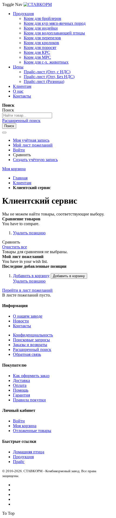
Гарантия (21, 395)
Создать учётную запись (35, 159)
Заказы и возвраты (30, 344)
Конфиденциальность (33, 335)
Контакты (22, 326)
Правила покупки (29, 400)
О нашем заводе (27, 316)
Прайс (19, 461)
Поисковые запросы (31, 340)
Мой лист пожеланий (33, 145)
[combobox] (27, 115)
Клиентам (22, 182)
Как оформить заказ (31, 375)
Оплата (19, 385)
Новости (21, 321)
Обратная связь (27, 354)
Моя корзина (24, 425)
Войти (19, 150)
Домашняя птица (28, 452)
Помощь (20, 390)
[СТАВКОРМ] (37, 4)
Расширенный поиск (21, 120)
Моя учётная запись (31, 140)
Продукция (23, 456)
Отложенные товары (32, 430)
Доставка (21, 380)
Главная (20, 178)
